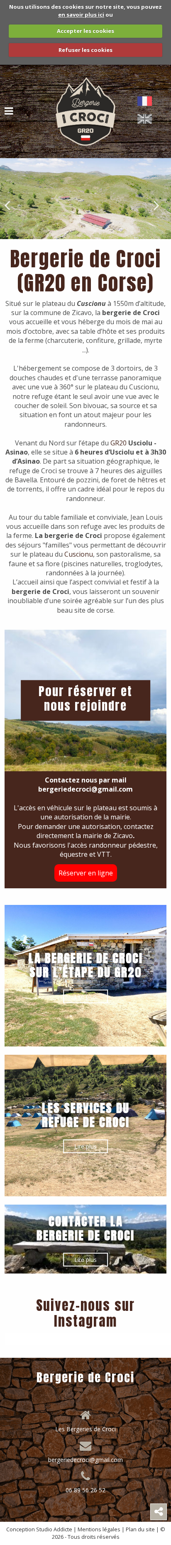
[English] (146, 119)
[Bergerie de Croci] (85, 110)
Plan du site (140, 1529)
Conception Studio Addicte (39, 1529)
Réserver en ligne (86, 873)
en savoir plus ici (81, 14)
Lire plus (85, 996)
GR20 (118, 442)
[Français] (146, 101)
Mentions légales (99, 1529)
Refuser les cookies (85, 50)
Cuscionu (78, 554)
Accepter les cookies (85, 30)
